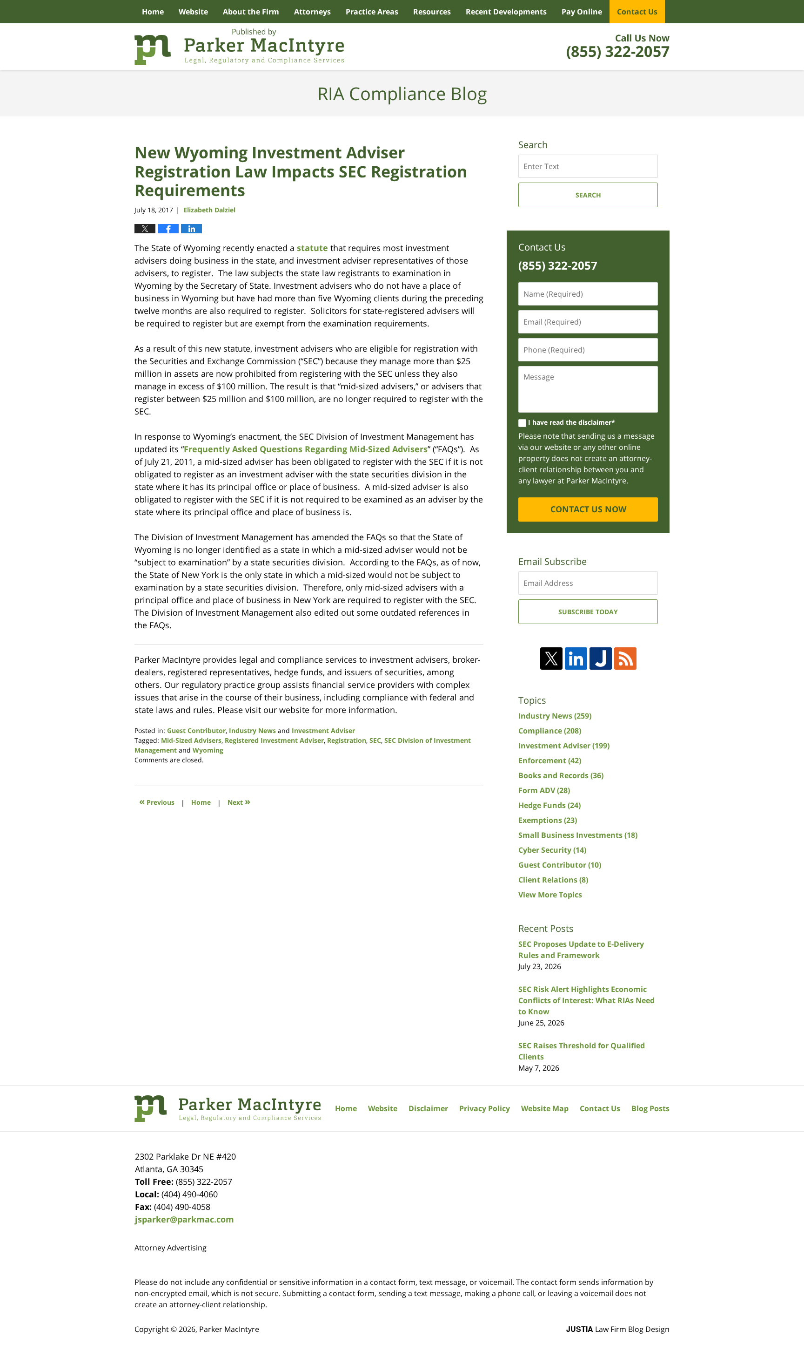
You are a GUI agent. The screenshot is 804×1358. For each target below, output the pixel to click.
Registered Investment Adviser (274, 740)
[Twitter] (551, 658)
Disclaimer (428, 1108)
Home (153, 12)
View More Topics (550, 894)
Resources (432, 12)
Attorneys (312, 12)
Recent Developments (506, 12)
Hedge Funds (549, 805)
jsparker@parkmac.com (184, 1219)
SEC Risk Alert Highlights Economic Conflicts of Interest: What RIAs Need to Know (586, 1000)
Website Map (545, 1108)
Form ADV (544, 790)
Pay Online (582, 12)
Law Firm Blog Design (618, 1329)
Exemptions (547, 820)
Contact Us (637, 12)
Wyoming (208, 750)
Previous (156, 801)
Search (588, 194)
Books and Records (560, 775)
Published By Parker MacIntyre (618, 46)
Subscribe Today (588, 611)
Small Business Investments (577, 835)
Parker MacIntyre (229, 1329)
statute (312, 247)
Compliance (549, 731)
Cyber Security (552, 850)
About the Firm (251, 12)
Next (239, 801)
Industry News (252, 730)
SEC (375, 740)
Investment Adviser (323, 730)
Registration (346, 740)
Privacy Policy (484, 1108)
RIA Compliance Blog (239, 46)
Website (193, 12)
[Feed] (625, 658)
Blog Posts (650, 1108)
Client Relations (553, 880)
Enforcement (549, 760)
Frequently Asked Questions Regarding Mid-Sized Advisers (306, 449)
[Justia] (601, 658)
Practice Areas (372, 12)
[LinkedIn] (576, 658)
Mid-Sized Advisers (191, 740)
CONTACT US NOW (588, 509)
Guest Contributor (196, 730)
